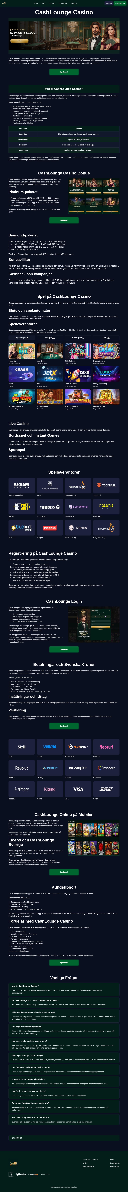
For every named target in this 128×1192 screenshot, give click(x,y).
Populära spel (20, 338)
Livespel (48, 338)
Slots (105, 338)
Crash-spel (76, 338)
